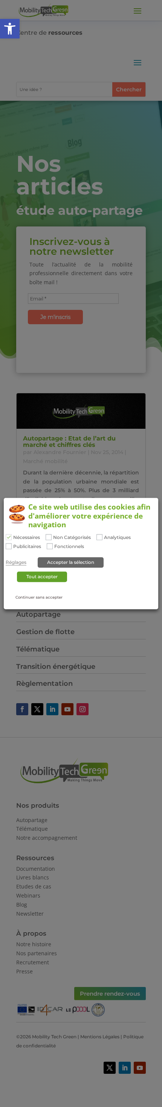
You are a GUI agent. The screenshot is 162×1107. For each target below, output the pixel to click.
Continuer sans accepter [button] (39, 597)
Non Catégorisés (72, 537)
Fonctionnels (69, 546)
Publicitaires (27, 546)
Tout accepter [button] (42, 576)
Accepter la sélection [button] (70, 562)
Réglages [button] (16, 562)
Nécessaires (26, 537)
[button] (10, 28)
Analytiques (117, 537)
